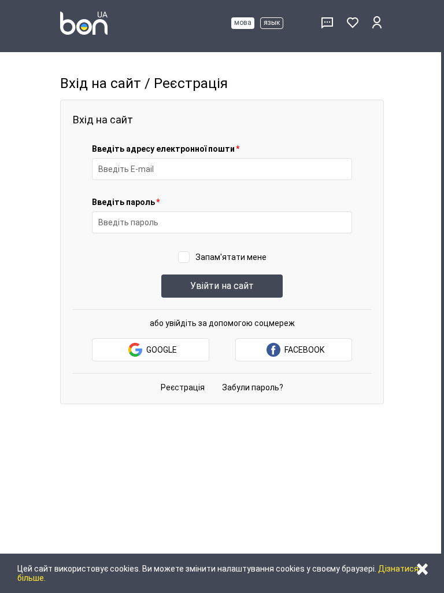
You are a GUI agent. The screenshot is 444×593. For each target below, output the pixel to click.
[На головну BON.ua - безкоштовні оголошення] (84, 23)
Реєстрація (183, 387)
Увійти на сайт (222, 285)
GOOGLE (161, 349)
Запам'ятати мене (231, 257)
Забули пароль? (252, 387)
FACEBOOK (304, 349)
